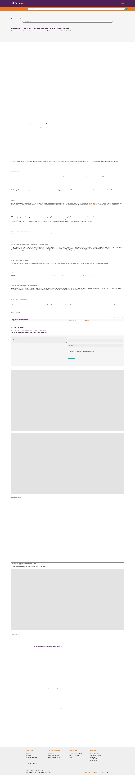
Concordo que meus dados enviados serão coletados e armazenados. (81, 351)
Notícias (13, 12)
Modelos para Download (53, 755)
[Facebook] (19, 3)
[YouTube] (108, 772)
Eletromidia (92, 757)
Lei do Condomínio (34, 761)
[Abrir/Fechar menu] (123, 3)
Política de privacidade (74, 755)
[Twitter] (105, 772)
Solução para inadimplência (54, 757)
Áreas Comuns (20, 12)
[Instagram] (22, 3)
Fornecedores (51, 753)
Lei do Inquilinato (33, 763)
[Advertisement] (53, 729)
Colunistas (28, 755)
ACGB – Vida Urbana (95, 753)
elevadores (14, 161)
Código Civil (32, 760)
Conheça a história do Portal (75, 753)
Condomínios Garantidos (95, 755)
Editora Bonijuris (93, 758)
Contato (70, 757)
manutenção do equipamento (92, 204)
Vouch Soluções (93, 760)
